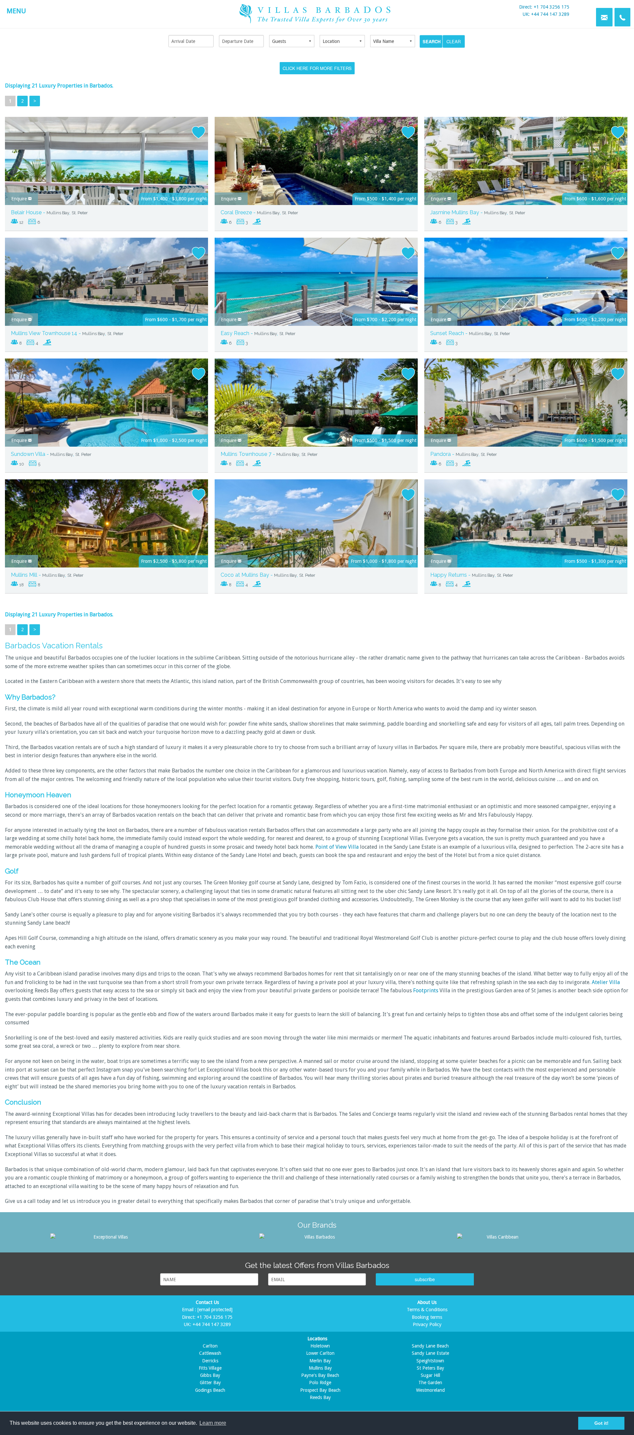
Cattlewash (210, 1353)
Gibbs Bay (210, 1375)
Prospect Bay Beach (320, 1390)
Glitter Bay (210, 1382)
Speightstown (430, 1360)
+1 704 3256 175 (214, 1317)
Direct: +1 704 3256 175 (544, 7)
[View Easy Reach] (316, 291)
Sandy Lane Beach (430, 1346)
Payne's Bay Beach (320, 1375)
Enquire (19, 198)
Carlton (210, 1346)
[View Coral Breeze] (316, 169)
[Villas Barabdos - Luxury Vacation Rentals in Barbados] (317, 12)
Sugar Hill (430, 1375)
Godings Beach (210, 1390)
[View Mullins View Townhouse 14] (106, 290)
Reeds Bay (320, 1397)
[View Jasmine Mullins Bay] (525, 169)
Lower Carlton (320, 1353)
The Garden (430, 1382)
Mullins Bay (320, 1368)
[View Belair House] (106, 169)
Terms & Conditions (427, 1309)
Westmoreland (430, 1390)
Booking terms (427, 1317)
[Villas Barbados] (317, 1236)
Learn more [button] (212, 1423)
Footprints (425, 990)
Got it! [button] (601, 1423)
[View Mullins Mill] (106, 531)
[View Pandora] (525, 411)
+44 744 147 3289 (212, 1324)
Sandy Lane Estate (430, 1353)
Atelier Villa (606, 982)
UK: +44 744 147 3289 (546, 14)
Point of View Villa (337, 847)
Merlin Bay (320, 1360)
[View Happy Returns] (525, 531)
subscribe (425, 1279)
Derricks (210, 1360)
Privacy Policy (427, 1324)
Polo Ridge (320, 1382)
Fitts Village (210, 1368)
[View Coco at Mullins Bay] (316, 531)
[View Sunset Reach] (525, 290)
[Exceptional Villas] (108, 1236)
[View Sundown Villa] (106, 411)
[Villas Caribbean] (500, 1236)
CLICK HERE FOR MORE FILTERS (317, 68)
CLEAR (453, 41)
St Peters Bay (430, 1368)
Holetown (320, 1346)
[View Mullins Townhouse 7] (316, 411)
